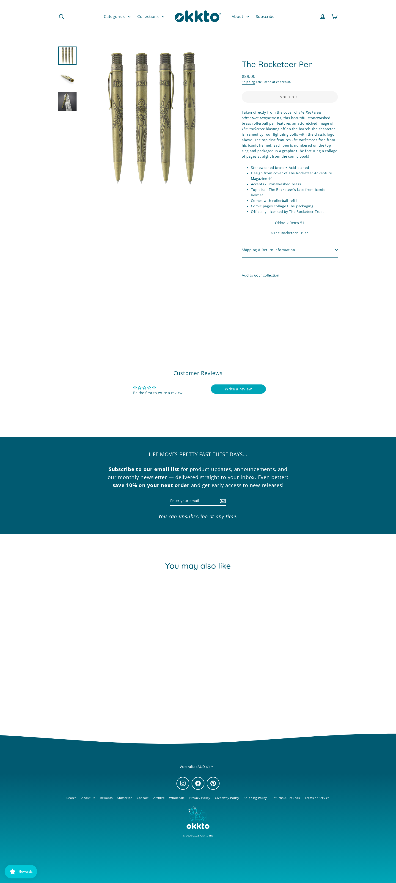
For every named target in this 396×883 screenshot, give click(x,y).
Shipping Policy (255, 798)
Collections (148, 16)
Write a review (238, 389)
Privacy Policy (199, 798)
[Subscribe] (222, 501)
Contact (143, 798)
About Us (88, 798)
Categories (115, 16)
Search (71, 798)
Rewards (106, 798)
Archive (159, 798)
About (238, 16)
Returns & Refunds (286, 798)
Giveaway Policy (227, 798)
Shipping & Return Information (268, 249)
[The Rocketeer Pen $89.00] (254, 296)
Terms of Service (317, 798)
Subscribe (265, 16)
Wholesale (177, 798)
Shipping (248, 82)
